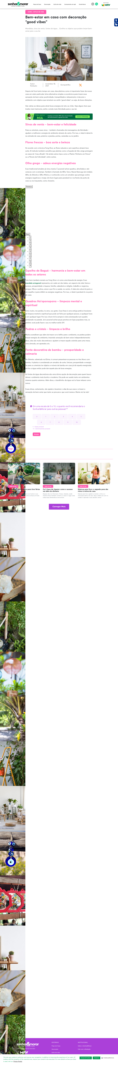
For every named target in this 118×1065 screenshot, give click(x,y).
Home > (30, 12)
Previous (29, 186)
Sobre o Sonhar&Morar (85, 1046)
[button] (107, 1057)
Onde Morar (82, 4)
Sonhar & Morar (18, 3)
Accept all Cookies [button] (85, 1057)
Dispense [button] (96, 1057)
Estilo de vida (57, 4)
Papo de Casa (37, 4)
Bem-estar (16, 454)
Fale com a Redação (84, 1049)
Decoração (47, 4)
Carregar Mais (59, 507)
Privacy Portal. (17, 1061)
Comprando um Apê (70, 4)
